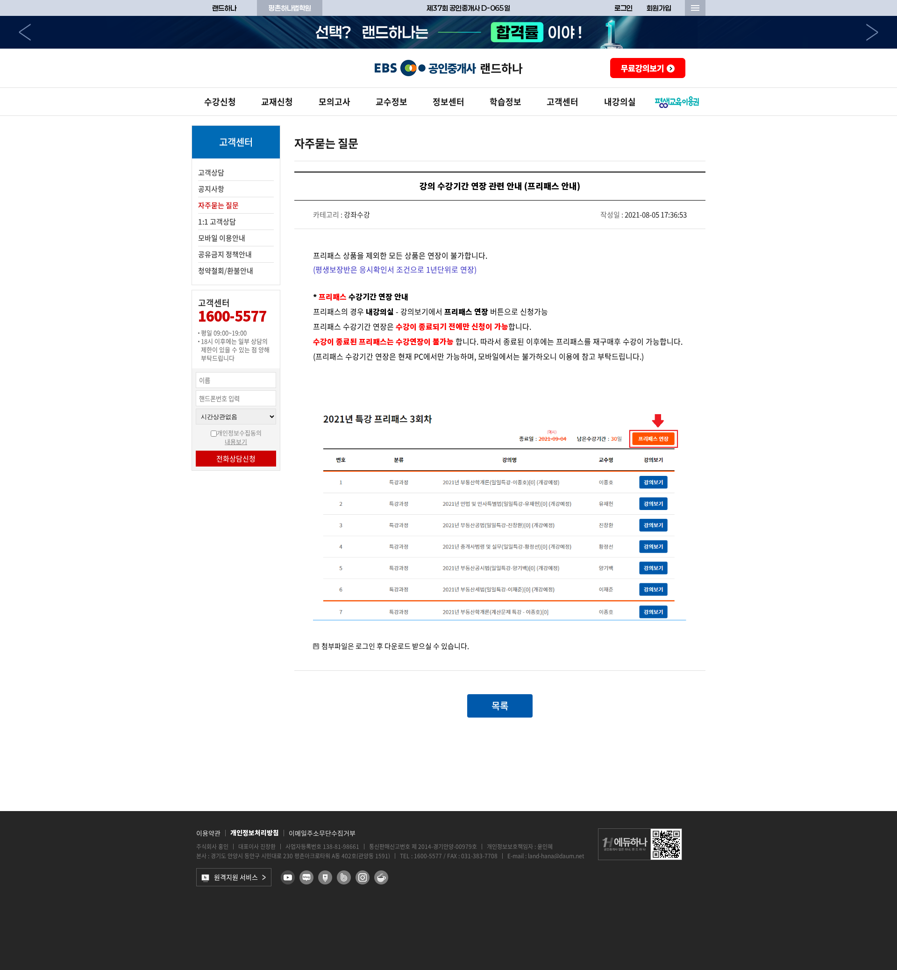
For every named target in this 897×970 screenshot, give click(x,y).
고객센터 (562, 101)
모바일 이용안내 (221, 238)
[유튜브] (288, 877)
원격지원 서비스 (236, 877)
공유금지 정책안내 (225, 254)
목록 (499, 705)
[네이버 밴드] (344, 877)
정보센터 (448, 101)
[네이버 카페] (381, 877)
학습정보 (505, 101)
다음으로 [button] (872, 32)
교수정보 (391, 101)
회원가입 (659, 8)
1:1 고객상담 (217, 221)
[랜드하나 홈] (449, 68)
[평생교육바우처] (676, 102)
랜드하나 (224, 8)
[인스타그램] (363, 877)
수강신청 (220, 101)
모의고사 (334, 101)
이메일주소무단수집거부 (322, 833)
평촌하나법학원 (290, 8)
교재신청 (277, 101)
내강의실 (620, 101)
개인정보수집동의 (239, 432)
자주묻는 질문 (218, 205)
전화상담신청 (236, 458)
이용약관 (208, 833)
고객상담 (211, 172)
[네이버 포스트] (325, 877)
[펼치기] (695, 8)
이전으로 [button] (25, 32)
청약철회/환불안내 (225, 271)
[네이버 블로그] (306, 877)
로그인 (623, 8)
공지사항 (211, 189)
